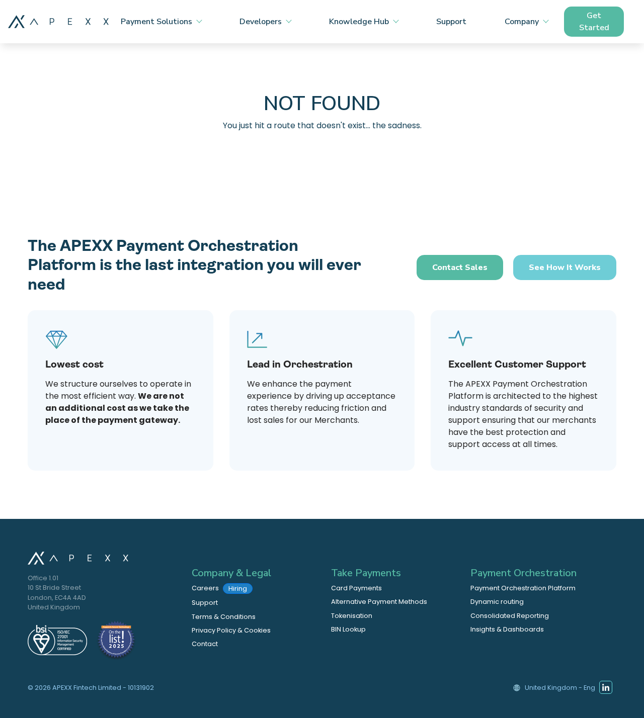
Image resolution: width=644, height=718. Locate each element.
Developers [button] (260, 21)
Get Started (594, 21)
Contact (205, 644)
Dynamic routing (497, 601)
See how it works (565, 267)
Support (451, 21)
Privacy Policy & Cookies (231, 630)
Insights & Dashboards (507, 629)
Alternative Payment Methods (379, 601)
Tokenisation (351, 615)
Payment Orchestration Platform (523, 588)
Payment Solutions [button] (156, 21)
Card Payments (356, 588)
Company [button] (522, 21)
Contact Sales (460, 267)
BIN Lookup (348, 629)
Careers (219, 588)
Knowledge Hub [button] (359, 21)
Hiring (237, 588)
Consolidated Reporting (509, 615)
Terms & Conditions (224, 616)
